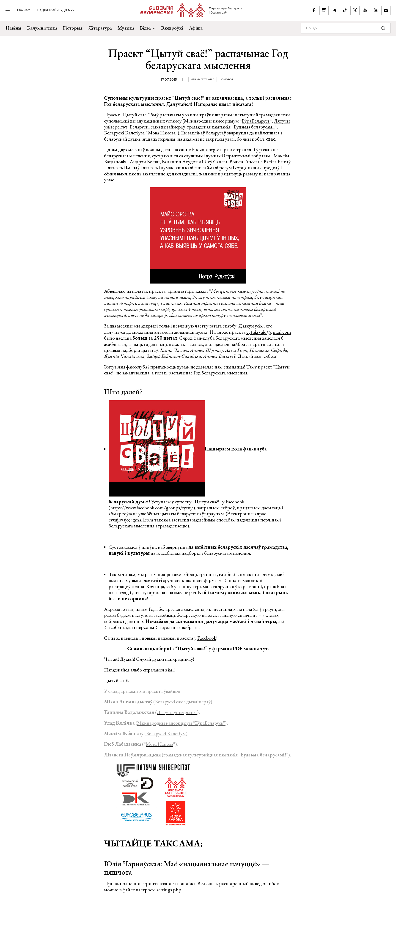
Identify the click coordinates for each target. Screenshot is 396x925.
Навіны (13, 28)
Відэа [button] (145, 28)
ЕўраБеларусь (256, 120)
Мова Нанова (162, 132)
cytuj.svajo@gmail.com (268, 332)
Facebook (206, 638)
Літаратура (100, 28)
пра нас (23, 10)
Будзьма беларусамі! (254, 126)
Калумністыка (42, 28)
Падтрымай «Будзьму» (55, 10)
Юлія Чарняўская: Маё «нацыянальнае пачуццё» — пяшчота (186, 868)
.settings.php (168, 889)
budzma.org (203, 149)
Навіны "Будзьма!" (202, 79)
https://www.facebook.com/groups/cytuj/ (151, 507)
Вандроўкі (172, 28)
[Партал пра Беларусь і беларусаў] (191, 10)
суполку (183, 501)
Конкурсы (226, 79)
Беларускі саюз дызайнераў (157, 126)
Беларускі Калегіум (124, 132)
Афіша (196, 28)
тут (264, 648)
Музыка (126, 28)
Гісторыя (72, 28)
